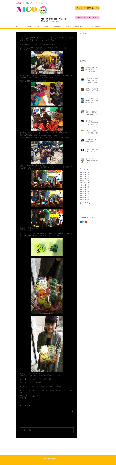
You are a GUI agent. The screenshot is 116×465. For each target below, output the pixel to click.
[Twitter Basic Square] (83, 222)
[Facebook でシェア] (20, 405)
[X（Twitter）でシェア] (25, 405)
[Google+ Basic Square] (86, 222)
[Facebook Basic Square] (81, 222)
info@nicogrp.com (52, 21)
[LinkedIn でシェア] (29, 405)
